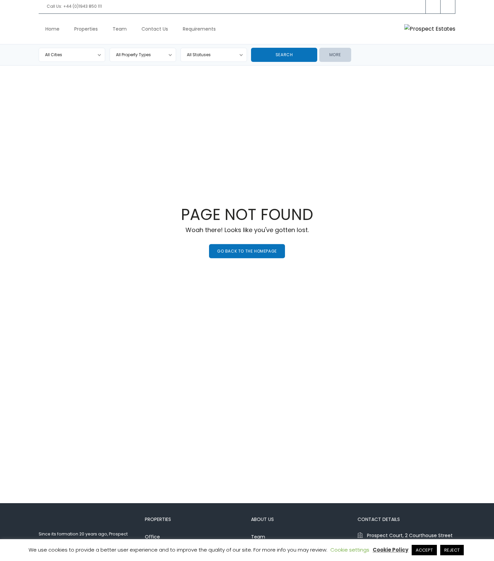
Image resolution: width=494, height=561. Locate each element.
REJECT (452, 550)
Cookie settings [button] (349, 549)
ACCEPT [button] (424, 550)
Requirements (199, 29)
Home (52, 29)
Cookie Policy (390, 549)
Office (152, 536)
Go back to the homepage (247, 251)
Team (120, 29)
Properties (86, 29)
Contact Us (154, 29)
